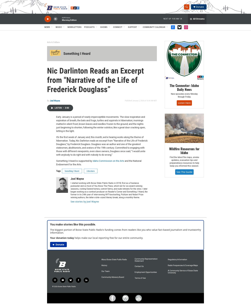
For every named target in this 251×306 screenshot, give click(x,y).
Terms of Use (140, 278)
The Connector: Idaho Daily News (184, 87)
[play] (48, 18)
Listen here (184, 102)
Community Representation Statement (146, 260)
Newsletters (75, 27)
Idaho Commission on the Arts (108, 161)
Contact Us (139, 266)
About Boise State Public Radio (114, 260)
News (47, 27)
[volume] (55, 19)
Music (59, 27)
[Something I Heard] (55, 53)
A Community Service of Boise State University (183, 272)
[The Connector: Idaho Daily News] (184, 60)
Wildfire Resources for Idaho (184, 150)
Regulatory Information (177, 260)
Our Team (105, 271)
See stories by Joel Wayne (85, 201)
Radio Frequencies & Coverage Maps (183, 265)
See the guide (184, 171)
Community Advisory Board (112, 277)
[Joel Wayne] (62, 185)
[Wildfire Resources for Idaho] (184, 128)
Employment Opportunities (146, 272)
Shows (103, 27)
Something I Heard (76, 53)
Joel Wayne (55, 100)
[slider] (59, 18)
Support (132, 27)
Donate (200, 6)
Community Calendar (154, 27)
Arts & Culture (53, 42)
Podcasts (89, 27)
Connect (117, 27)
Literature (91, 171)
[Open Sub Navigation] (52, 27)
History (104, 265)
